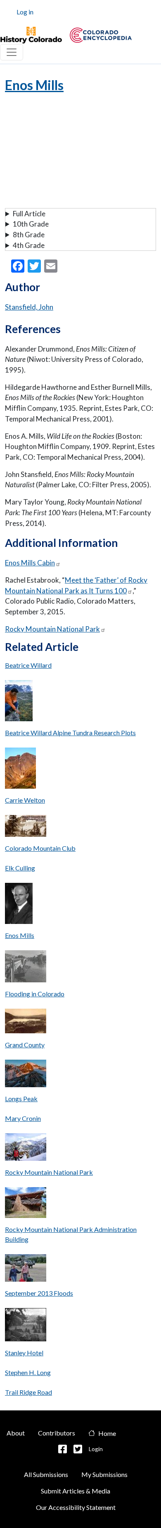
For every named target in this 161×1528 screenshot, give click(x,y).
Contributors (56, 1433)
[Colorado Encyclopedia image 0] (31, 35)
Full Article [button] (29, 213)
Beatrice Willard (28, 665)
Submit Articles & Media (75, 1491)
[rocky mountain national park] (25, 1149)
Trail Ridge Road (28, 1392)
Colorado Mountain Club (40, 848)
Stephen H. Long (28, 1372)
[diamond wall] (25, 1075)
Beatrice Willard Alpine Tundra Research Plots (70, 732)
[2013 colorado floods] (25, 1270)
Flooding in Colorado (34, 994)
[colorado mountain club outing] (25, 828)
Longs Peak (21, 1098)
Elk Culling (20, 868)
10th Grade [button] (31, 224)
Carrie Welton (25, 800)
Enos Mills (19, 935)
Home (107, 1433)
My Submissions (104, 1474)
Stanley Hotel (24, 1353)
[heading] (101, 35)
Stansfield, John (29, 307)
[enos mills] (19, 906)
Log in (25, 12)
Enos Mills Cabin (30, 562)
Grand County (25, 1045)
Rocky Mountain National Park (52, 629)
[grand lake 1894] (25, 1023)
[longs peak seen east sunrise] (20, 770)
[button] (62, 1449)
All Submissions (46, 1474)
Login (96, 1448)
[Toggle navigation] (11, 52)
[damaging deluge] (25, 968)
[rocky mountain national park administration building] (25, 1205)
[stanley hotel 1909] (25, 1327)
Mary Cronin (23, 1118)
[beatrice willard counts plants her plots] (19, 703)
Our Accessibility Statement (76, 1507)
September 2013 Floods (39, 1293)
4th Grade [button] (29, 245)
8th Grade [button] (29, 234)
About (16, 1433)
